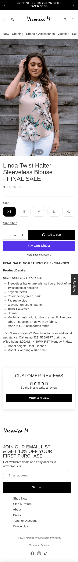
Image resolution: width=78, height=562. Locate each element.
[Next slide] (74, 5)
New (6, 33)
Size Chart (10, 223)
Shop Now (20, 498)
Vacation (63, 33)
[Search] (12, 19)
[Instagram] (39, 553)
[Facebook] (32, 553)
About (17, 509)
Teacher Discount (25, 520)
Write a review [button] (39, 398)
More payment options (39, 254)
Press (17, 515)
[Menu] (4, 19)
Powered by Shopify (50, 537)
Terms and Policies (39, 545)
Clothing (17, 33)
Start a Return (22, 504)
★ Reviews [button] (74, 284)
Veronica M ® (32, 537)
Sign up (37, 487)
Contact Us (20, 526)
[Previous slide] (4, 5)
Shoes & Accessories (40, 33)
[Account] (65, 19)
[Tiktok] (45, 553)
